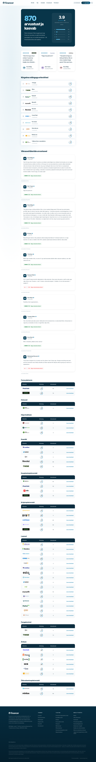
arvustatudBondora (25, 332)
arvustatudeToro (25, 180)
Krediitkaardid (59, 717)
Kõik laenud (58, 726)
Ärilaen (57, 719)
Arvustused (40, 726)
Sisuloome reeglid (78, 726)
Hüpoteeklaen (59, 732)
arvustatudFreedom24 (26, 350)
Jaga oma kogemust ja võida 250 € (80, 732)
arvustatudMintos (25, 228)
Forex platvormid (60, 721)
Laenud (39, 715)
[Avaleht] (8, 3)
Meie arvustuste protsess (80, 730)
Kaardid (40, 723)
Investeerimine (41, 717)
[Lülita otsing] (92, 3)
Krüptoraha (40, 721)
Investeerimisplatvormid (61, 730)
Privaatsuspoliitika (78, 721)
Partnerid (78, 2)
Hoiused (58, 723)
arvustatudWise (24, 373)
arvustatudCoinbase (25, 248)
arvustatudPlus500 (25, 199)
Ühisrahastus (59, 728)
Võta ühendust (77, 717)
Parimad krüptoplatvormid (62, 715)
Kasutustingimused (78, 723)
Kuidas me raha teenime (79, 728)
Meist (75, 715)
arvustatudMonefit (25, 292)
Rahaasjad (40, 719)
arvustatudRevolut (25, 269)
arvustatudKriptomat (25, 311)
